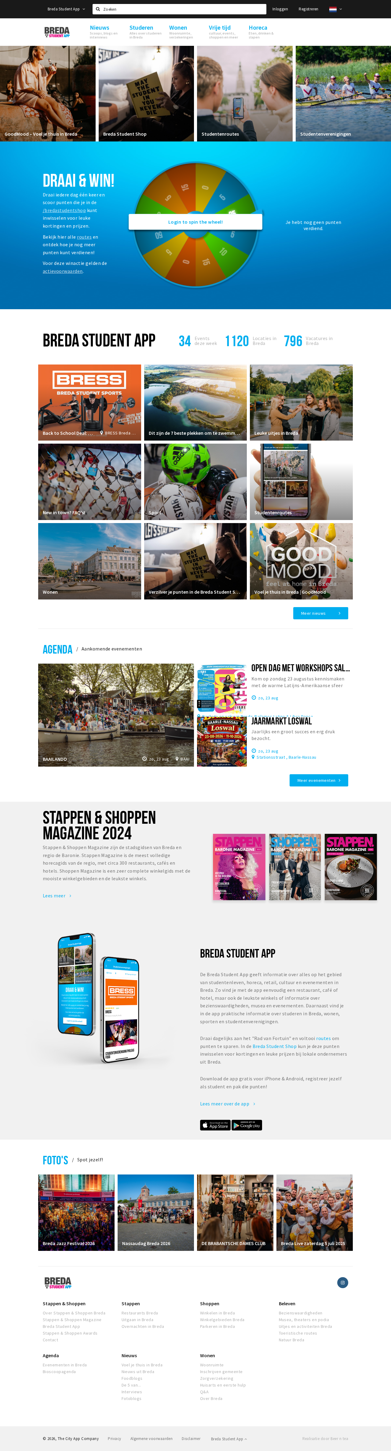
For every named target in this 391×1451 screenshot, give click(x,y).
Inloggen (280, 9)
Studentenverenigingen (325, 134)
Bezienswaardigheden (301, 1313)
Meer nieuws (313, 613)
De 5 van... (131, 1385)
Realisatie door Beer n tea (325, 1438)
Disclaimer (191, 1438)
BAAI (185, 759)
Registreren (308, 9)
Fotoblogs (132, 1398)
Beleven (287, 1303)
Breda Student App (64, 9)
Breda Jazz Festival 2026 (69, 1243)
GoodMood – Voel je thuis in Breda (41, 134)
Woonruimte (212, 1365)
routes (84, 237)
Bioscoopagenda (59, 1371)
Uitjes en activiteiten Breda (305, 1326)
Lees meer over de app (225, 1104)
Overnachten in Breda (143, 1326)
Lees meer (55, 895)
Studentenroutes (220, 134)
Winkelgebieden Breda (222, 1319)
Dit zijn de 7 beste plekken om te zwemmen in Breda (196, 433)
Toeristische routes (298, 1333)
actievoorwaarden (63, 271)
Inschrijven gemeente (221, 1371)
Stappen (131, 1303)
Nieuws (129, 1355)
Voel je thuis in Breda (142, 1365)
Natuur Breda (292, 1340)
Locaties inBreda (265, 341)
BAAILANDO (55, 759)
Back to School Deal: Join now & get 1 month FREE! (68, 433)
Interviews (132, 1391)
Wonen (50, 592)
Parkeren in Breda (217, 1326)
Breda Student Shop (125, 134)
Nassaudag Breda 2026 (146, 1243)
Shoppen (209, 1303)
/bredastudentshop (64, 210)
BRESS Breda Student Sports (121, 433)
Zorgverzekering (216, 1378)
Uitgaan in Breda (138, 1319)
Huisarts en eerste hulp (223, 1385)
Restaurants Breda (140, 1313)
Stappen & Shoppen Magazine (72, 1319)
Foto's (55, 1160)
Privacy (114, 1438)
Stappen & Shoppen (64, 1303)
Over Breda (211, 1398)
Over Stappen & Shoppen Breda (74, 1313)
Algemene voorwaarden (151, 1438)
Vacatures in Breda (319, 341)
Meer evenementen (317, 780)
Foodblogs (132, 1378)
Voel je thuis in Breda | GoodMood (290, 592)
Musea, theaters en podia (304, 1319)
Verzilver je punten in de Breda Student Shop (196, 592)
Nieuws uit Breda (138, 1371)
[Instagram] (342, 1282)
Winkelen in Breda (217, 1313)
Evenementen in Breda (65, 1365)
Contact (50, 1340)
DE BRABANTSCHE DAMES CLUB (233, 1243)
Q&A (204, 1391)
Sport (155, 512)
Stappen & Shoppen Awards (70, 1333)
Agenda (57, 649)
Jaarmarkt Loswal (281, 721)
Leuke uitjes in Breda (276, 433)
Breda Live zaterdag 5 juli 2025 (313, 1243)
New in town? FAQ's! (64, 512)
